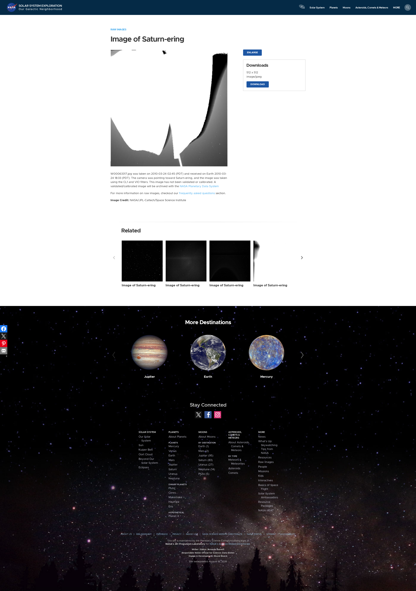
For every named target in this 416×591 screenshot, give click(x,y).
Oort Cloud (145, 454)
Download (257, 84)
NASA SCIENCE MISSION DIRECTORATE (222, 534)
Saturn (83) (205, 460)
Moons (202, 432)
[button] (397, 8)
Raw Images (118, 29)
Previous (113, 258)
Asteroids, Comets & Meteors (235, 435)
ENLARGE (252, 52)
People (262, 467)
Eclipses (144, 467)
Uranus (173, 474)
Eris (171, 506)
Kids (261, 476)
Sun (141, 445)
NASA (12, 7)
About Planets (177, 436)
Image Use (192, 534)
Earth (208, 376)
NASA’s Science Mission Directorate (230, 544)
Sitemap (271, 534)
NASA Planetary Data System (199, 186)
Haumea (174, 502)
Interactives (265, 480)
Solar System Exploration (40, 4)
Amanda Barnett (216, 549)
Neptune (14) (206, 469)
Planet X (174, 516)
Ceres (172, 492)
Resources (265, 457)
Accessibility (287, 534)
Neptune (174, 478)
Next (302, 258)
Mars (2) (203, 451)
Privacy (177, 534)
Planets (174, 432)
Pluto (172, 488)
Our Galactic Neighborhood (40, 9)
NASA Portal (254, 534)
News (262, 436)
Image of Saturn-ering (139, 285)
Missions (263, 471)
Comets (233, 473)
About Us (126, 534)
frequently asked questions (197, 193)
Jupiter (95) (205, 455)
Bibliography (144, 534)
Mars (172, 460)
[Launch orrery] (302, 8)
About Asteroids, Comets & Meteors (239, 446)
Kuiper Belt (146, 449)
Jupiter (149, 376)
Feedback (162, 534)
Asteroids (234, 468)
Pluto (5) (203, 474)
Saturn (173, 469)
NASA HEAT (266, 510)
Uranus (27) (205, 464)
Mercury (266, 376)
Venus (172, 451)
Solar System (147, 432)
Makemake (175, 497)
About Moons (206, 436)
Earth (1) (203, 446)
